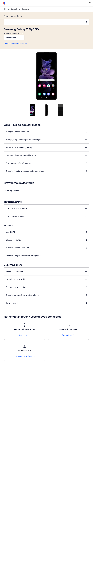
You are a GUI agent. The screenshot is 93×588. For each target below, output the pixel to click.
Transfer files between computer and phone (25, 171)
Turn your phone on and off (17, 131)
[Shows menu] (90, 3)
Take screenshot (13, 303)
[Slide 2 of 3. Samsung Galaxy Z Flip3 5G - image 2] (46, 110)
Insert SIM (10, 232)
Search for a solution (13, 16)
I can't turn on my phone (16, 208)
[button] (14, 37)
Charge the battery (14, 240)
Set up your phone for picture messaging (24, 139)
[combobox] (43, 22)
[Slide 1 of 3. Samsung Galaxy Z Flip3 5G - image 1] (32, 110)
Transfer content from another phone (22, 295)
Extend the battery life (16, 279)
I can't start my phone (15, 216)
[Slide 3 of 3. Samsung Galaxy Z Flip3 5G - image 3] (61, 110)
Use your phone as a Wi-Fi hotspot (21, 155)
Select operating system (13, 33)
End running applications (16, 287)
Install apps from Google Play (19, 147)
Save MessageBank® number (18, 163)
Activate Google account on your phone (23, 255)
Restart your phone (14, 271)
